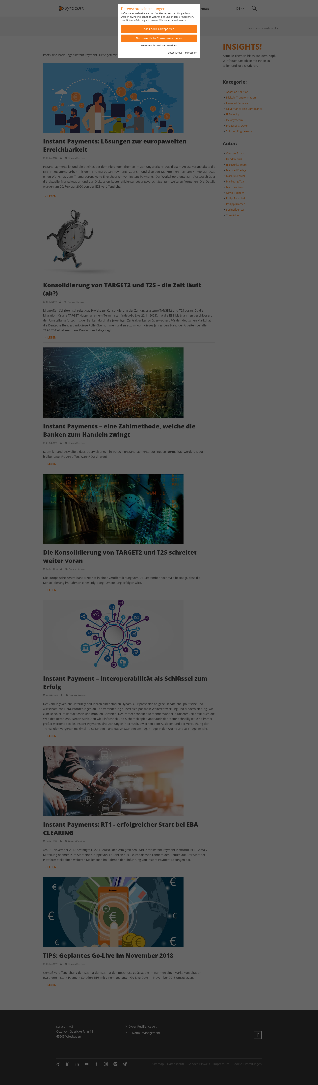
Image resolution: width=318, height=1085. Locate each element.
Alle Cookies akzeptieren (159, 29)
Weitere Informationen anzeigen (159, 45)
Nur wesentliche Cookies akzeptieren (159, 38)
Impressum (191, 52)
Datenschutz (175, 52)
